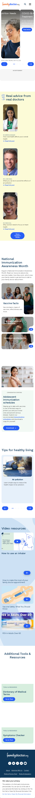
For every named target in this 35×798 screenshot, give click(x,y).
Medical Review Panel (10, 774)
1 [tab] (14, 64)
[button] (17, 541)
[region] (17, 788)
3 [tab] (20, 64)
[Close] (33, 779)
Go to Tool (9, 699)
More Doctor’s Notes (17, 235)
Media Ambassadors (25, 774)
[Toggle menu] (30, 4)
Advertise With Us (16, 770)
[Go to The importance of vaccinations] (31, 329)
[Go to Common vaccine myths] (31, 346)
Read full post (9, 141)
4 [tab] (23, 64)
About (8, 770)
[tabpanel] (17, 34)
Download (10, 428)
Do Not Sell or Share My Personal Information (16, 794)
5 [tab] (24, 508)
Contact (26, 770)
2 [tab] (17, 64)
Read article (8, 27)
